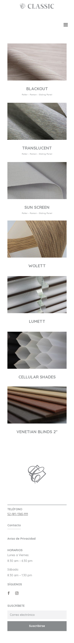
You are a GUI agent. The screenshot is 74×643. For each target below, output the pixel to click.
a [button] (65, 25)
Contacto (14, 525)
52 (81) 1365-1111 (17, 514)
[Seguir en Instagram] (17, 593)
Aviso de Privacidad (21, 538)
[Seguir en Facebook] (8, 593)
